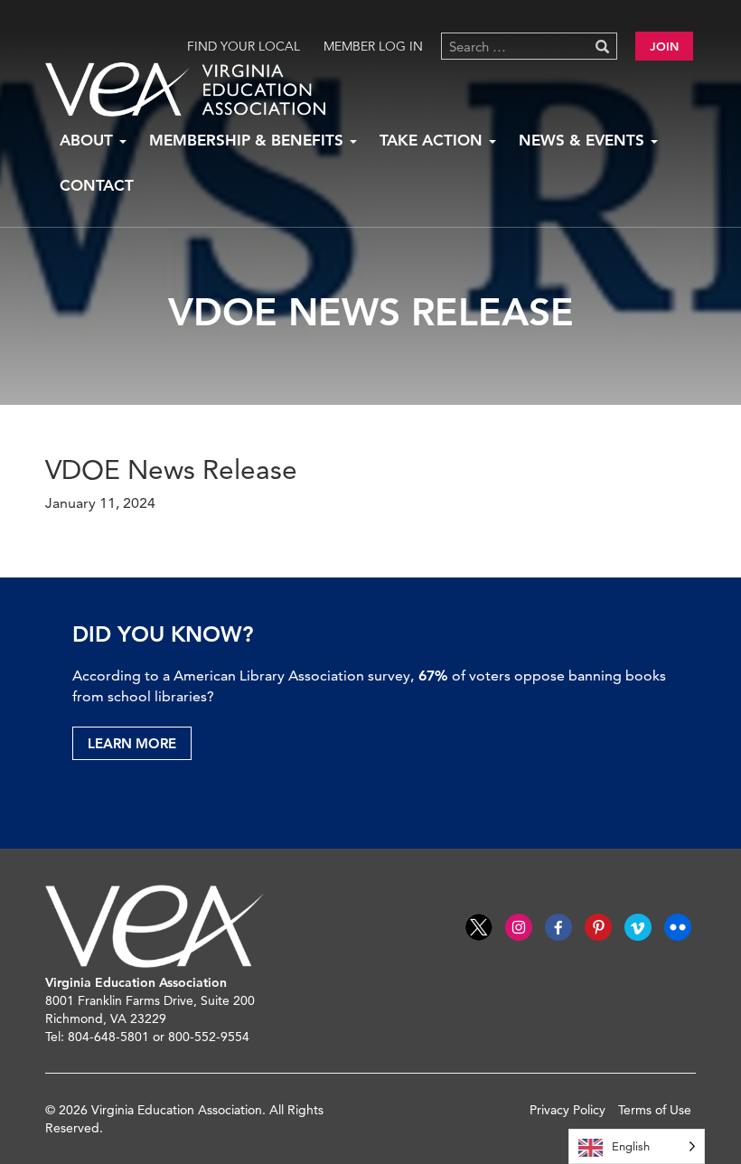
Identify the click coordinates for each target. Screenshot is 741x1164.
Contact (97, 185)
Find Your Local (243, 46)
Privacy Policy (567, 1110)
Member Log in (373, 46)
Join (664, 46)
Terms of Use (654, 1110)
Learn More (132, 743)
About (88, 140)
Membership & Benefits (248, 140)
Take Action (433, 140)
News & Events (584, 140)
